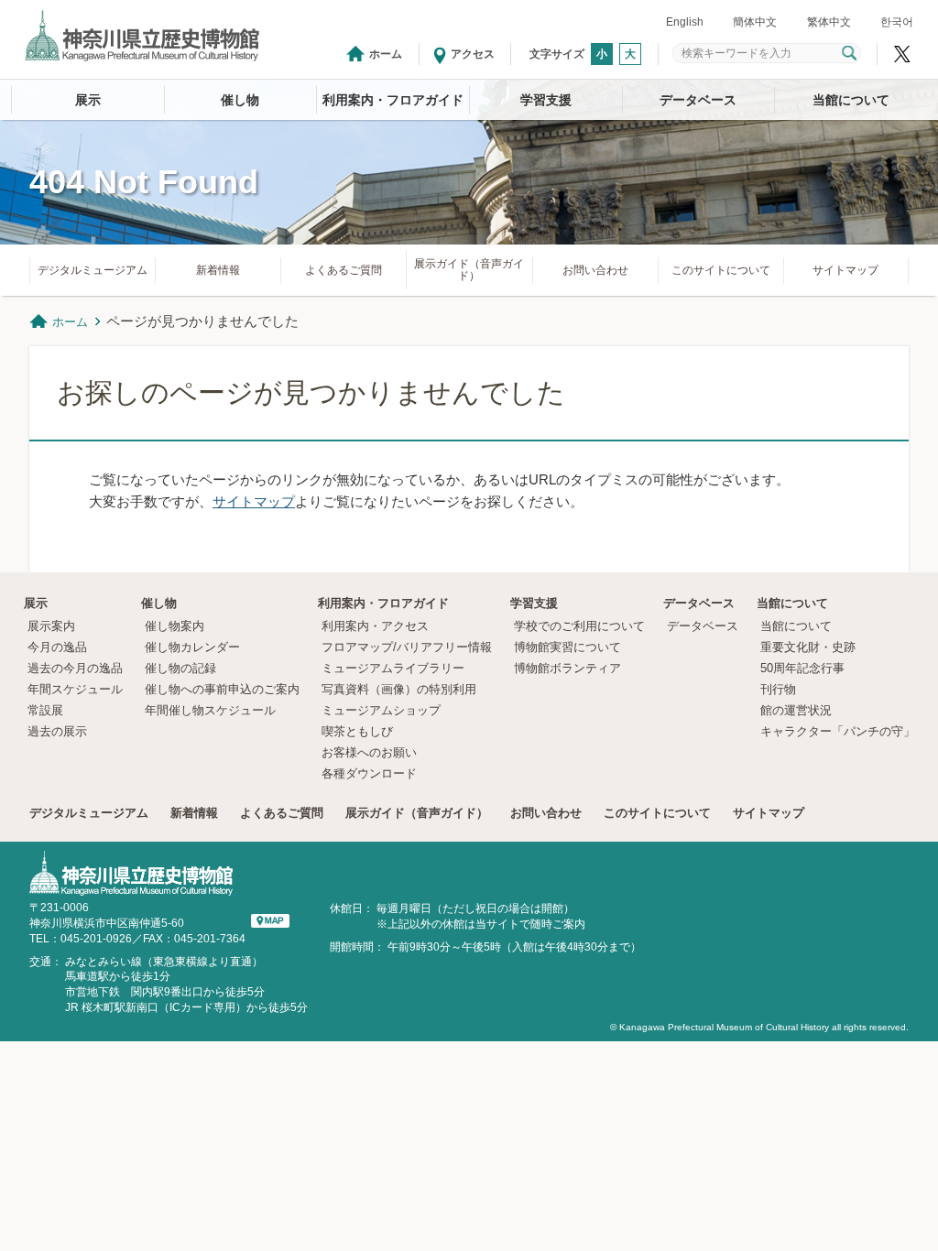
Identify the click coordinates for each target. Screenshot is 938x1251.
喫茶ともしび (357, 731)
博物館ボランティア (567, 668)
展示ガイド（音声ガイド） (469, 269)
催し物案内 (174, 626)
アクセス (473, 54)
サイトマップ (845, 270)
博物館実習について (573, 647)
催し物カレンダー (192, 647)
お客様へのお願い (369, 752)
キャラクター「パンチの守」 (837, 731)
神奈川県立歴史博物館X (902, 54)
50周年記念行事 (802, 668)
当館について (851, 99)
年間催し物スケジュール (210, 710)
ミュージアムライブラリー (393, 668)
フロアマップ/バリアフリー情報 (407, 647)
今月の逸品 (57, 647)
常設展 (45, 710)
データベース (698, 99)
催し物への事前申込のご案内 (222, 689)
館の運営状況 (796, 710)
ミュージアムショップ (381, 710)
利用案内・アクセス (375, 626)
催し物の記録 (180, 668)
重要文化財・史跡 (808, 647)
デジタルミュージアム (92, 270)
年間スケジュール (75, 689)
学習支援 (546, 99)
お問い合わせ (595, 270)
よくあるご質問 (343, 270)
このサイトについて (720, 270)
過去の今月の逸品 (75, 668)
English (685, 22)
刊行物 (778, 689)
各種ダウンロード (369, 773)
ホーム (385, 54)
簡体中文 (755, 22)
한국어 (896, 22)
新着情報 (218, 270)
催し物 (240, 99)
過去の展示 (57, 731)
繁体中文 (829, 22)
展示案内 (51, 626)
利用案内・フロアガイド (393, 99)
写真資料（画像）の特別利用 (399, 689)
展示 (88, 99)
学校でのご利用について (579, 626)
